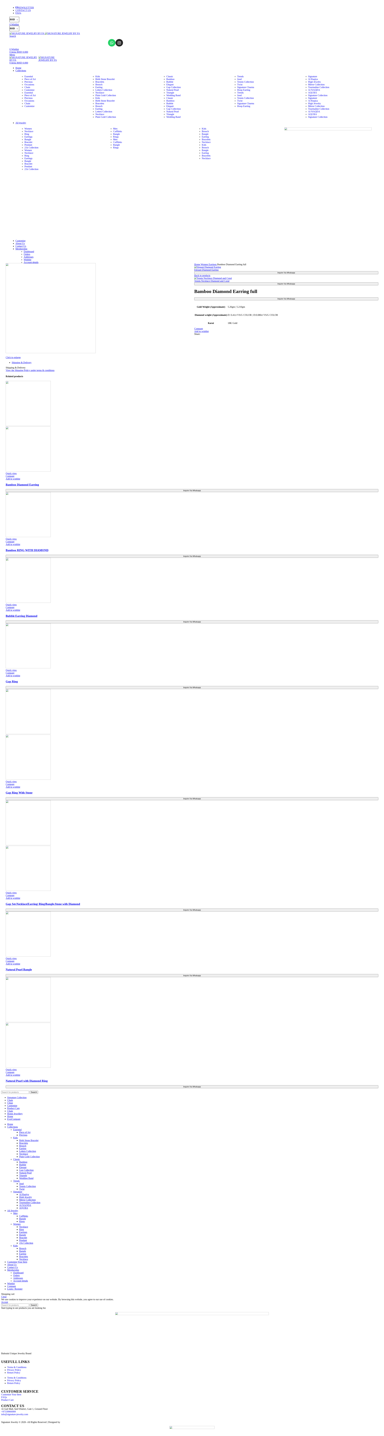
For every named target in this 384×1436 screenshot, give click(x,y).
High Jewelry (314, 82)
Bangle (27, 139)
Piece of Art (30, 79)
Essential (28, 76)
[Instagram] (119, 43)
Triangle (170, 92)
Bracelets (99, 82)
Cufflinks (117, 131)
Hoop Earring (243, 90)
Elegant (170, 84)
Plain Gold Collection (105, 95)
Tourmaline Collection (318, 87)
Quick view (11, 473)
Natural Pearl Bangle (19, 969)
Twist (239, 84)
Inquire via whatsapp (286, 273)
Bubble (169, 82)
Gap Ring (12, 681)
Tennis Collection (245, 82)
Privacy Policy (14, 1370)
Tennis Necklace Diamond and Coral (211, 281)
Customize (29, 90)
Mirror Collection (316, 84)
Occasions (29, 84)
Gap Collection (173, 87)
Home (197, 264)
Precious (28, 82)
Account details (31, 262)
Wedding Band (173, 95)
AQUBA (312, 92)
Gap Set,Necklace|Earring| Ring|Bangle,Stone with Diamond (43, 904)
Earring (98, 87)
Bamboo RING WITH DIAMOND (27, 550)
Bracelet (28, 142)
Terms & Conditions (16, 1367)
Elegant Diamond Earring (206, 270)
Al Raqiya (313, 79)
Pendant (28, 145)
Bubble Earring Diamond (21, 615)
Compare (11, 1286)
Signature (312, 76)
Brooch (98, 84)
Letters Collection (103, 90)
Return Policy (13, 1372)
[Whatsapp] (112, 43)
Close (4, 1296)
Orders (27, 254)
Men (115, 128)
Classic (169, 76)
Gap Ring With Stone (19, 792)
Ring (26, 134)
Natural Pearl (172, 90)
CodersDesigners (69, 1422)
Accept (4, 1302)
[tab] (195, 362)
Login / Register (14, 1289)
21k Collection (31, 147)
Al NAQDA (314, 90)
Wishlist (27, 259)
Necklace (99, 92)
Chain (27, 87)
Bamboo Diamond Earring (22, 484)
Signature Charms (245, 87)
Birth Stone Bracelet (105, 79)
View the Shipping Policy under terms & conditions (30, 370)
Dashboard (29, 251)
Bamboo (170, 79)
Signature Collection (317, 95)
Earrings (28, 136)
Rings (116, 136)
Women (28, 128)
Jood (239, 79)
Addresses (28, 257)
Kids (97, 76)
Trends (240, 76)
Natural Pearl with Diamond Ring (27, 1080)
